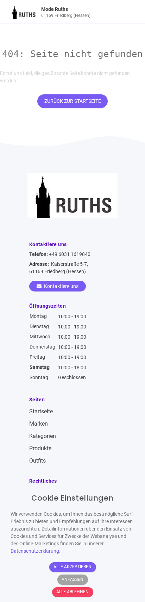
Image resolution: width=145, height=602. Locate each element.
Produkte (40, 448)
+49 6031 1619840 (69, 254)
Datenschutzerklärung (35, 551)
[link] (57, 12)
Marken (38, 423)
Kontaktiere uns (60, 286)
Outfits (37, 460)
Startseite (41, 411)
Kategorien (42, 436)
